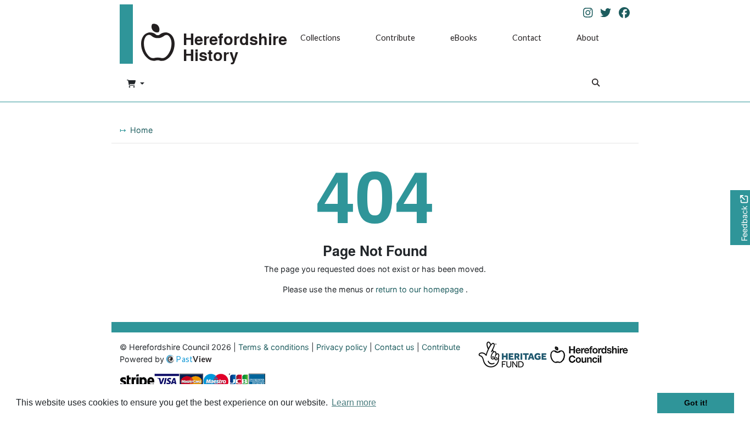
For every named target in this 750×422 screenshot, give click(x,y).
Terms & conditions (273, 347)
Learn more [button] (354, 402)
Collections (320, 37)
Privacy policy (341, 347)
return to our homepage (419, 289)
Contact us (394, 347)
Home (141, 130)
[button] (136, 84)
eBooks (463, 37)
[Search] (595, 84)
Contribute (395, 37)
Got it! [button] (696, 402)
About (588, 37)
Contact (526, 37)
